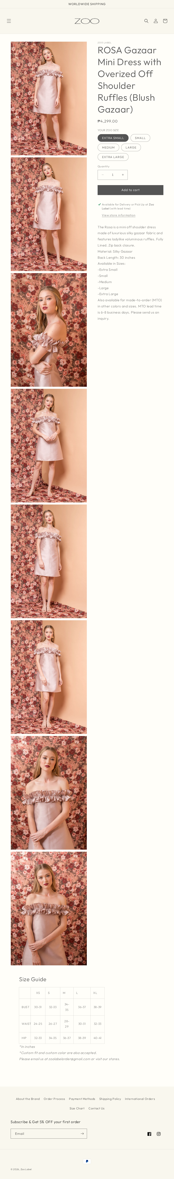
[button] (9, 21)
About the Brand (28, 1099)
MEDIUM (108, 147)
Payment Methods (82, 1099)
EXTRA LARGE (113, 157)
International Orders (140, 1099)
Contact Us (96, 1108)
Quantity (103, 166)
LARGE (131, 147)
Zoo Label (26, 1169)
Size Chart (77, 1108)
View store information (118, 215)
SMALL (140, 138)
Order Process (54, 1099)
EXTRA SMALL (113, 138)
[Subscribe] (82, 1134)
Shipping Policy (110, 1099)
